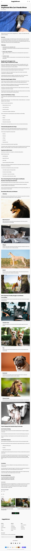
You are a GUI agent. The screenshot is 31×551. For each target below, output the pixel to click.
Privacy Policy (23, 527)
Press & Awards (3, 527)
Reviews (2, 530)
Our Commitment (13, 527)
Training (2, 526)
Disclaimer (22, 526)
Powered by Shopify (22, 549)
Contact (12, 530)
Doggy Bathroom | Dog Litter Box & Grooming (14, 549)
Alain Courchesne (3, 483)
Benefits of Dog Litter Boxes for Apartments (7, 479)
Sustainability (13, 526)
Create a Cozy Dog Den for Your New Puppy (7, 478)
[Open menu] (1, 1)
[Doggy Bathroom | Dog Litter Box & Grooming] (15, 1)
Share (3, 494)
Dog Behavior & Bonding (4, 5)
